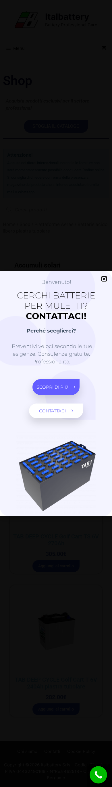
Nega (56, 421)
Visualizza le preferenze (56, 437)
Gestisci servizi (55, 393)
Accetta (56, 405)
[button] (103, 343)
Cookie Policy (56, 447)
